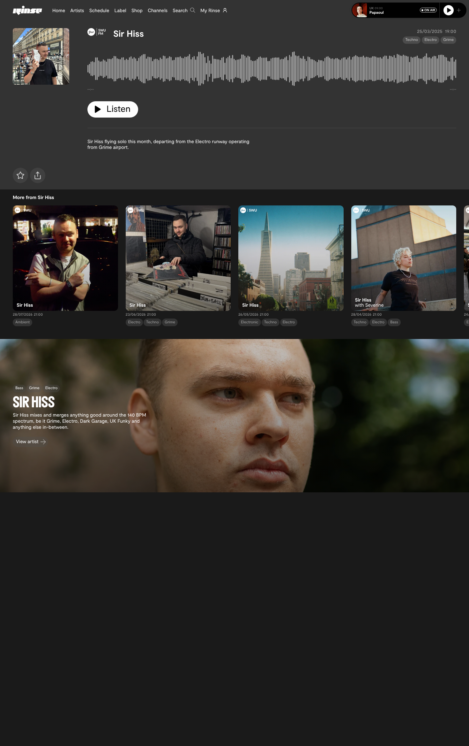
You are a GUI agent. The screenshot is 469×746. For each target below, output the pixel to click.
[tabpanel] (271, 70)
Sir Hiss (128, 33)
